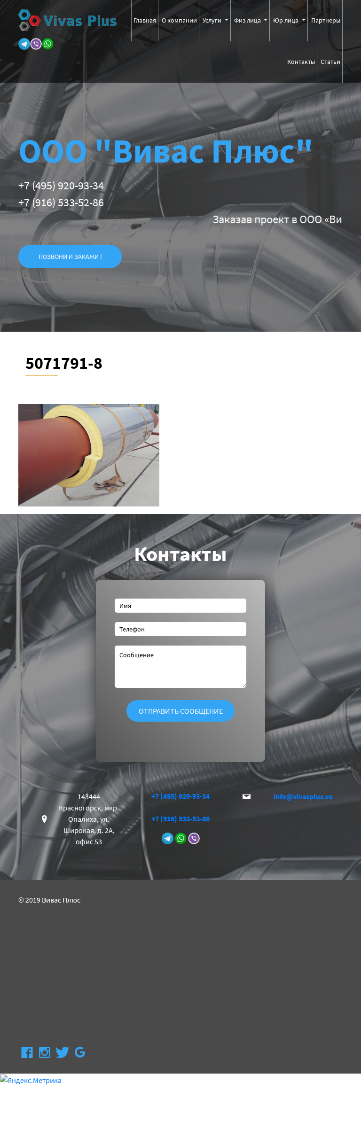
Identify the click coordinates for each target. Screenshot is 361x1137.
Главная (144, 20)
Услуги (213, 20)
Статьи (330, 61)
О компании (179, 20)
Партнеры (325, 20)
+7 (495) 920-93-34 (61, 185)
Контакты (301, 61)
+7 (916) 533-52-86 (61, 202)
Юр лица (286, 20)
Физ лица (248, 20)
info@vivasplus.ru (303, 796)
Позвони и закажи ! (70, 256)
